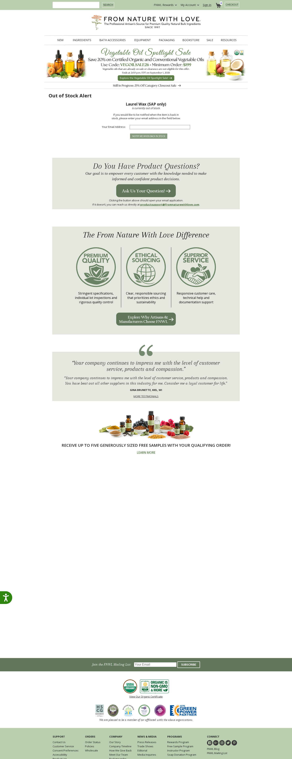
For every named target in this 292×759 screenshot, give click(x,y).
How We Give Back (120, 750)
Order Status (93, 742)
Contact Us (59, 742)
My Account (188, 5)
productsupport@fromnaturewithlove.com (169, 204)
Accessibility (60, 754)
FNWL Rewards (164, 5)
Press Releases (146, 742)
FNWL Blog (213, 749)
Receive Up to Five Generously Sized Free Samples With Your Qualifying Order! (146, 445)
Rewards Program (178, 742)
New (60, 40)
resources (229, 40)
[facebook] (209, 742)
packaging (167, 40)
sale (210, 40)
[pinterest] (234, 742)
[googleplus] (216, 742)
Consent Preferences (65, 750)
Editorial (142, 750)
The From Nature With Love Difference (146, 235)
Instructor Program (178, 750)
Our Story (115, 742)
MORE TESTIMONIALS (146, 396)
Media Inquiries (146, 754)
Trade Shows (145, 746)
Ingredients (82, 40)
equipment (142, 40)
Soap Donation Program (181, 754)
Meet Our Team (118, 754)
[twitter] (228, 742)
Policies (89, 746)
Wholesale (91, 750)
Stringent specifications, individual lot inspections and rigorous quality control (96, 297)
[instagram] (222, 742)
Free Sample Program (180, 746)
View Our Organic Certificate (146, 696)
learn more (146, 453)
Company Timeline (120, 746)
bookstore (190, 40)
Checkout (232, 4)
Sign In (207, 5)
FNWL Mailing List (217, 753)
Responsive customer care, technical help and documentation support (196, 297)
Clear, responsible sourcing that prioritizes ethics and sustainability (146, 297)
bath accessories (112, 40)
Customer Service (63, 746)
